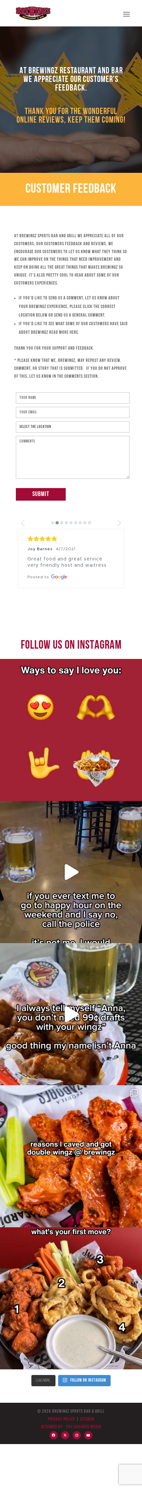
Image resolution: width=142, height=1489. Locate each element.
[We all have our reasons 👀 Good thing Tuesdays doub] (71, 1156)
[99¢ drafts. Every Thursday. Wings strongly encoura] (71, 1014)
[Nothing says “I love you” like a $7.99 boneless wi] (71, 730)
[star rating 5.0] (71, 539)
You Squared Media (83, 1427)
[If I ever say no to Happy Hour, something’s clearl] (71, 872)
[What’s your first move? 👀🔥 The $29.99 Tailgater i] (71, 1298)
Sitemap (86, 1419)
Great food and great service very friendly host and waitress (67, 562)
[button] (23, 523)
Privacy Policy (61, 1419)
